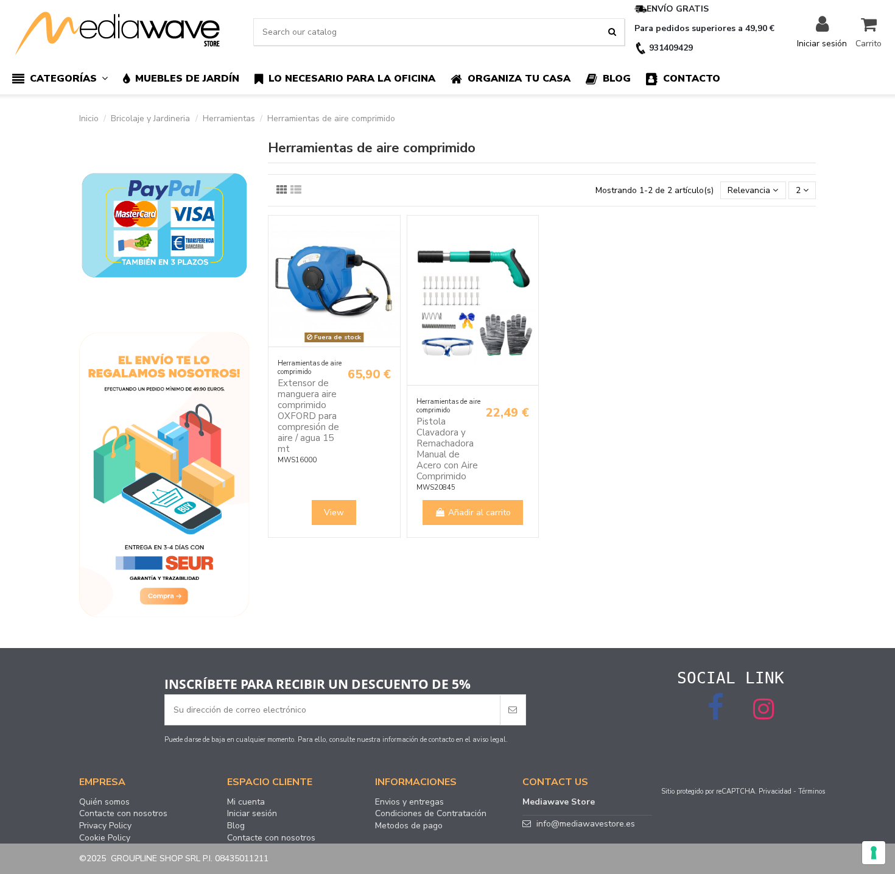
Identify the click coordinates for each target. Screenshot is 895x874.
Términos (811, 791)
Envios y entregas (409, 802)
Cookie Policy (104, 838)
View (334, 512)
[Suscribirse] (512, 710)
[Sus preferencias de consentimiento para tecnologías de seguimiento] (873, 852)
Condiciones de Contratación (430, 814)
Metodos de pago (409, 826)
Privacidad (775, 791)
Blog (236, 826)
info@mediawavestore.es (585, 824)
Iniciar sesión (252, 814)
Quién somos (104, 802)
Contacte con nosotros (123, 814)
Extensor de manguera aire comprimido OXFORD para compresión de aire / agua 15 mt (308, 416)
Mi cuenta (246, 802)
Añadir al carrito (479, 512)
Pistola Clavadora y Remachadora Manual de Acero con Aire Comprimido (447, 448)
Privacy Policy (105, 826)
